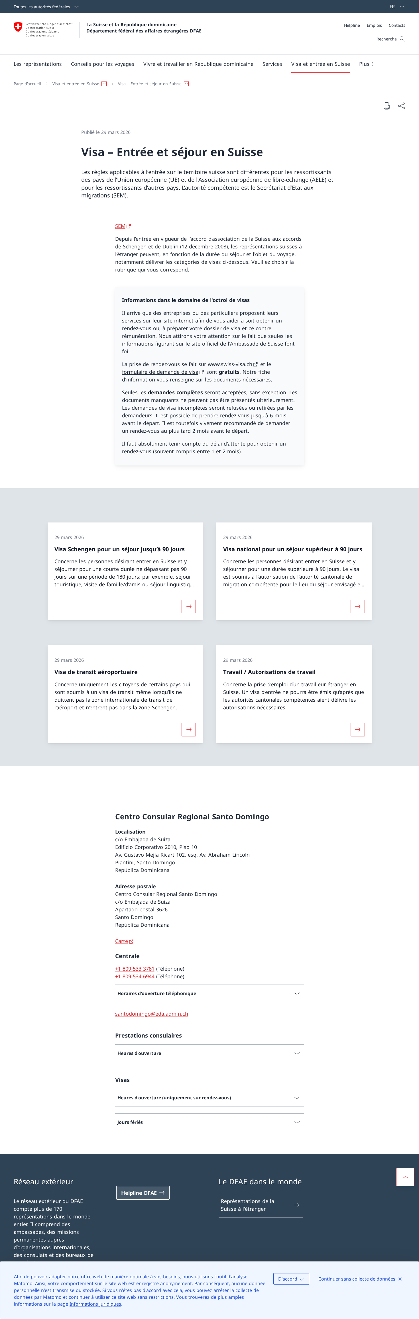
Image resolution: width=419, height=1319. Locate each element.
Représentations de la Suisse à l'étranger (247, 1205)
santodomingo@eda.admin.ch (151, 1013)
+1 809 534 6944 (134, 976)
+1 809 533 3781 (134, 968)
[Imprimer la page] (386, 106)
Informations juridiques (95, 1304)
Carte (121, 941)
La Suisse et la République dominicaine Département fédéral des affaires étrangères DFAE (144, 27)
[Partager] (401, 106)
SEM (120, 225)
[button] (37, 64)
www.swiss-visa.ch (230, 364)
